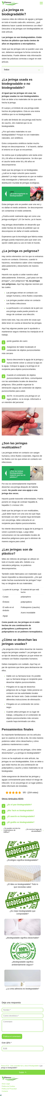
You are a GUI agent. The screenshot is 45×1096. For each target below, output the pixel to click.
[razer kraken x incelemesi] (22, 1095)
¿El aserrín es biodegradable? (21, 816)
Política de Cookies (8, 1086)
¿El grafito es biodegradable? (20, 822)
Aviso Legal (6, 1084)
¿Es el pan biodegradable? (19, 805)
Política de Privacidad (9, 1089)
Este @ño (7, 1043)
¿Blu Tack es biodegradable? (20, 810)
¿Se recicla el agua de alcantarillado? (34, 830)
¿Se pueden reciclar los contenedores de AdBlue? (11, 830)
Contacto (5, 1091)
